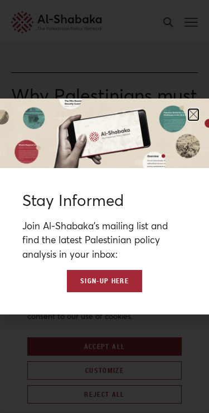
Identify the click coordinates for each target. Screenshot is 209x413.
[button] (193, 115)
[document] (104, 206)
